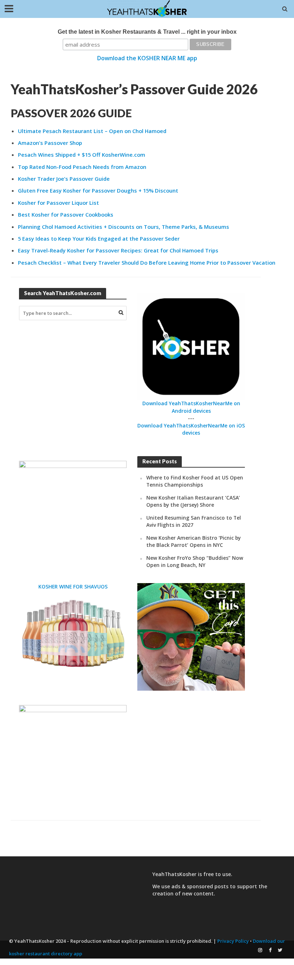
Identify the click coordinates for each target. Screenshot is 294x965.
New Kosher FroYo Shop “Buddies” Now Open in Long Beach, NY (194, 561)
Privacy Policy (233, 941)
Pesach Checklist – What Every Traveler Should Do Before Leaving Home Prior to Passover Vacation (146, 262)
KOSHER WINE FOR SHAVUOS (73, 586)
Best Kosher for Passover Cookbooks (65, 214)
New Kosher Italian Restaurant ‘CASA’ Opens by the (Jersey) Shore (193, 501)
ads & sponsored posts (199, 886)
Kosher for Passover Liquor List (58, 202)
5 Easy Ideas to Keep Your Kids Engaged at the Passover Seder (99, 238)
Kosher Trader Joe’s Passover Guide (64, 178)
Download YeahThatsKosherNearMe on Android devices (191, 407)
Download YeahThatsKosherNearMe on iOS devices (191, 429)
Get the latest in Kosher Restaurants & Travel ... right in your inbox (147, 32)
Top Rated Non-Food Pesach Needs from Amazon (82, 166)
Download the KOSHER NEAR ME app (147, 58)
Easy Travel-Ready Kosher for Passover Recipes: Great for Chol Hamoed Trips (118, 250)
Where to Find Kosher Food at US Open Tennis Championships (194, 481)
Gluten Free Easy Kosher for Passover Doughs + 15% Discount (98, 190)
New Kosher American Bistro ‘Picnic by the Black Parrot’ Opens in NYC (193, 541)
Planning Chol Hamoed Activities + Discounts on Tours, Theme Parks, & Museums (123, 226)
